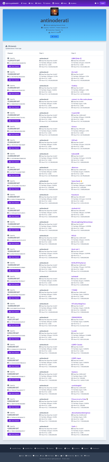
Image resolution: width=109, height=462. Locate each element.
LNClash (74, 140)
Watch (39, 3)
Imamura (75, 372)
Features (29, 455)
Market (57, 3)
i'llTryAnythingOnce (79, 304)
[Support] (96, 3)
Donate (88, 455)
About (22, 455)
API (63, 455)
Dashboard (96, 448)
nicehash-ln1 (76, 208)
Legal (43, 455)
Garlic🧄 (74, 426)
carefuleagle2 (76, 385)
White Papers (50, 455)
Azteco (74, 127)
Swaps (25, 3)
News (65, 3)
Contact (36, 455)
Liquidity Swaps (16, 448)
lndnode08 (75, 154)
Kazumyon (75, 195)
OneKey (74, 86)
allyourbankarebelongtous (81, 413)
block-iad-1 (76, 249)
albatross (75, 167)
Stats (78, 455)
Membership (70, 455)
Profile (55, 36)
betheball (75, 276)
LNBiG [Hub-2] (76, 58)
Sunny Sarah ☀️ (77, 181)
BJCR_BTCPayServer (79, 263)
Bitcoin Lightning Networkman (82, 222)
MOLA (74, 236)
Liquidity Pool (28, 448)
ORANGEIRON (77, 317)
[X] (98, 3)
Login (102, 3)
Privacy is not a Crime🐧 (80, 399)
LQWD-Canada (77, 345)
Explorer (47, 3)
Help (58, 455)
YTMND (74, 290)
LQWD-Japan (76, 358)
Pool (31, 3)
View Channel (15, 66)
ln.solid (74, 331)
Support (86, 448)
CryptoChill (76, 113)
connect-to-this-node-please (82, 99)
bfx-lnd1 (75, 72)
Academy (73, 3)
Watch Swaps (41, 448)
